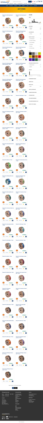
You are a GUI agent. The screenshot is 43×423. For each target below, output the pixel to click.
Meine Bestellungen (31, 401)
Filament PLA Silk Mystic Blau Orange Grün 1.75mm (20, 176)
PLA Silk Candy (32, 48)
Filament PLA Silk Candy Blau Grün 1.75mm (7, 192)
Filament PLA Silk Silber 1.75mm (7, 95)
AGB (16, 399)
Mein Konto (30, 400)
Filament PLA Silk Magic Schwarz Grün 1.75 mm (7, 369)
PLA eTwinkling (32, 42)
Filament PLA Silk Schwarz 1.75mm (7, 304)
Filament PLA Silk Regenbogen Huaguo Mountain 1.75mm (7, 64)
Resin (20, 5)
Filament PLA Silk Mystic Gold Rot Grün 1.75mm (21, 112)
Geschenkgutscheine (18, 398)
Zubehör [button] (23, 5)
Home (7, 5)
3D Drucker (11, 5)
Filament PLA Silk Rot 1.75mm (7, 256)
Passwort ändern (31, 402)
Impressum (16, 400)
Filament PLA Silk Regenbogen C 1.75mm (7, 32)
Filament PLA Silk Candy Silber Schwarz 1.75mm (20, 305)
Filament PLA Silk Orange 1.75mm (7, 336)
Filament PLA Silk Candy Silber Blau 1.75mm (8, 321)
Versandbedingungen (20, 3)
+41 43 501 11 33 (6, 404)
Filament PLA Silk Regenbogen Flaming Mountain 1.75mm (7, 80)
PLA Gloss (31, 44)
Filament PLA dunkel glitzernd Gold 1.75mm (8, 144)
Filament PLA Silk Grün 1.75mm (7, 159)
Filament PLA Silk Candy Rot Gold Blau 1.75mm (21, 273)
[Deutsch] (32, 1)
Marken (16, 409)
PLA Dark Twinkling (32, 40)
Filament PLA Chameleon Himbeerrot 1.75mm (6, 289)
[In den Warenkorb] (12, 27)
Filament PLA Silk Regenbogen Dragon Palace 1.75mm (21, 80)
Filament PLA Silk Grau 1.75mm (21, 320)
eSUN (30, 86)
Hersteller (35, 5)
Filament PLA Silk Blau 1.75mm (21, 240)
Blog (7, 3)
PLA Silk (31, 46)
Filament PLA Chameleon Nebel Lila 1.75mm (8, 208)
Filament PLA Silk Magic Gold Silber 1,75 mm (8, 112)
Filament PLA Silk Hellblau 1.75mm (7, 240)
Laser (27, 5)
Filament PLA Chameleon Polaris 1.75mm (21, 192)
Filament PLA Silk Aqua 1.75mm (21, 224)
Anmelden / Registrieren (32, 399)
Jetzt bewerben (34, 3)
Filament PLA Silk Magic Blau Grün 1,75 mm (7, 176)
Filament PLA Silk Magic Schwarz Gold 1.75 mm (21, 353)
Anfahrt (16, 397)
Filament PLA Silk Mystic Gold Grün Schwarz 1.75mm (7, 128)
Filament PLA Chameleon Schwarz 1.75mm (21, 289)
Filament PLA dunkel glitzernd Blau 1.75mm (7, 225)
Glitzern (31, 66)
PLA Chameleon (32, 38)
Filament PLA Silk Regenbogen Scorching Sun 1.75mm (21, 32)
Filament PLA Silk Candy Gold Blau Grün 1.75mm (21, 128)
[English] (34, 1)
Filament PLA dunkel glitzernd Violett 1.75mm (20, 144)
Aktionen (31, 5)
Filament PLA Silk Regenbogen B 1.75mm (21, 16)
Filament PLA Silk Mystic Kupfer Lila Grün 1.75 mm (21, 337)
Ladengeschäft (11, 3)
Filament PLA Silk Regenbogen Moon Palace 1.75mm (21, 64)
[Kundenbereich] (36, 1)
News (16, 405)
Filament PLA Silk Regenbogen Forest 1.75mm (7, 48)
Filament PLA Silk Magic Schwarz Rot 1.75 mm (7, 353)
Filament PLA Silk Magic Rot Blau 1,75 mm (21, 257)
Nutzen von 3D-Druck (18, 407)
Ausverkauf (29, 3)
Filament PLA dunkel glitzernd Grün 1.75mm (21, 160)
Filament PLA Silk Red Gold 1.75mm (8, 272)
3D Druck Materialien (18, 408)
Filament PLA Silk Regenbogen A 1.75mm (7, 16)
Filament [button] (15, 5)
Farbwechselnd (32, 64)
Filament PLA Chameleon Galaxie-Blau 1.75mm (21, 208)
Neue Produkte (25, 3)
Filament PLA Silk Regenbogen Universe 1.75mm (21, 48)
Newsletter (15, 3)
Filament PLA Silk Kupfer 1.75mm (21, 95)
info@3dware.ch (5, 403)
